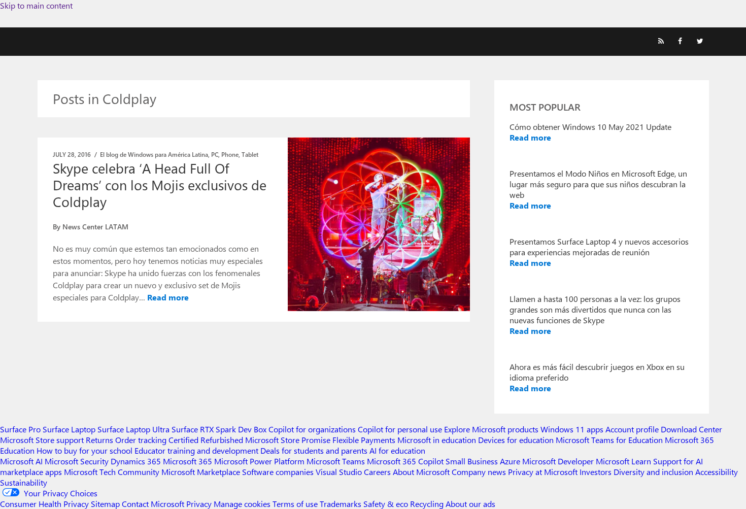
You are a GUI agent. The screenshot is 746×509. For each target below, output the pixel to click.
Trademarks (340, 503)
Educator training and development (196, 450)
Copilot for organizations (312, 429)
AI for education (397, 450)
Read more (168, 297)
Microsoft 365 (187, 461)
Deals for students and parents (313, 450)
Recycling (427, 503)
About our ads (470, 503)
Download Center (691, 429)
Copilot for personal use (400, 429)
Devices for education (516, 439)
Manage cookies (242, 503)
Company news (479, 471)
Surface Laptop (69, 429)
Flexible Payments (363, 439)
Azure (510, 461)
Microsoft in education (436, 439)
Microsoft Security (77, 461)
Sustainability (23, 482)
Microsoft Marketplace (200, 471)
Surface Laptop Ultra (133, 429)
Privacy (200, 503)
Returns (99, 439)
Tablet (250, 154)
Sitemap (105, 503)
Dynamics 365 (136, 461)
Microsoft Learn (623, 461)
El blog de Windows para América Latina (154, 154)
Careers (377, 471)
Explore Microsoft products (491, 429)
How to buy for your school (84, 450)
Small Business (472, 461)
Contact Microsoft (153, 503)
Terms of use (295, 503)
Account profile (632, 429)
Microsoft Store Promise (287, 439)
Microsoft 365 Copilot (405, 461)
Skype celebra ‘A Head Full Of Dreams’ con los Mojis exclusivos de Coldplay (159, 185)
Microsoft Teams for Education (609, 439)
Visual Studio (339, 471)
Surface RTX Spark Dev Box (219, 429)
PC (214, 154)
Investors (596, 471)
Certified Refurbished (205, 439)
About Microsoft (421, 471)
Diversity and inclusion (653, 471)
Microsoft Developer (558, 461)
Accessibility (716, 471)
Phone (230, 154)
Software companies (278, 471)
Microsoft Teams (336, 461)
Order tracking (140, 439)
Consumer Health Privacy (44, 503)
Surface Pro (20, 429)
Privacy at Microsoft (543, 471)
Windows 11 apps (571, 429)
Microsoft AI (21, 461)
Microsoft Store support (42, 439)
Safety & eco (385, 503)
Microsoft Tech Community (111, 471)
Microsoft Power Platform (259, 461)
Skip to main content (36, 5)
